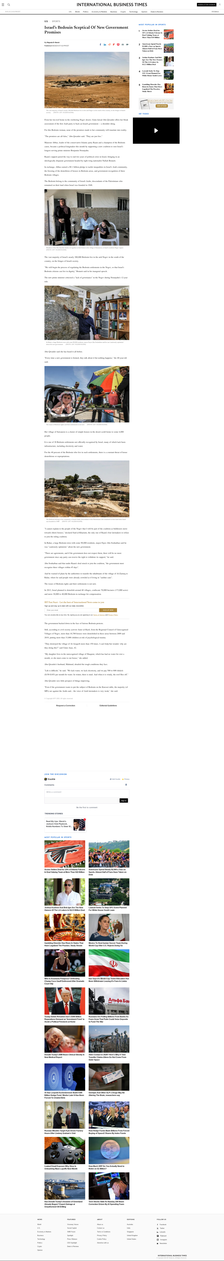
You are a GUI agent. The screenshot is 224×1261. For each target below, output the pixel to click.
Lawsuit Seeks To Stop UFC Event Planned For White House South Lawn (152, 73)
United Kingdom (132, 1235)
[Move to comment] (127, 44)
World (77, 12)
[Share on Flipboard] (114, 44)
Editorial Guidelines (108, 706)
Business (113, 12)
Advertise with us (103, 1243)
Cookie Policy (101, 1239)
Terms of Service (99, 615)
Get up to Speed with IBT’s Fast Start (160, 100)
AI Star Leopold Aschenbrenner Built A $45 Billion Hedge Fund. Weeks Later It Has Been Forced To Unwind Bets (64, 1095)
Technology (133, 12)
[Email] (123, 44)
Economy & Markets (99, 12)
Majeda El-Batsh (53, 42)
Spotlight (70, 1235)
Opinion (144, 12)
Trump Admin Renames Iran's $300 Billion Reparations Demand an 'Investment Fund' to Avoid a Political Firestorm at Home (64, 1019)
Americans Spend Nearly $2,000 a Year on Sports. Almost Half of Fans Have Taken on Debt (107, 872)
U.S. (70, 12)
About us (100, 1224)
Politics (85, 12)
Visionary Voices (73, 1224)
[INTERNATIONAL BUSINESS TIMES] (112, 5)
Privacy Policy (113, 615)
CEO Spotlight (72, 1243)
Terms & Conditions (103, 1232)
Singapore (130, 1232)
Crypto (123, 12)
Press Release (72, 1239)
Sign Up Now (161, 106)
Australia (130, 1224)
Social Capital (72, 1228)
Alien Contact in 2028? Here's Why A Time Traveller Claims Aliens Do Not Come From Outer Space (107, 1057)
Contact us (100, 1228)
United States (131, 1239)
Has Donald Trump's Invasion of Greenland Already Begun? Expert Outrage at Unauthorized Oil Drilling (63, 1204)
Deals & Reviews (157, 12)
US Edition (215, 12)
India (128, 1228)
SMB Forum (71, 1232)
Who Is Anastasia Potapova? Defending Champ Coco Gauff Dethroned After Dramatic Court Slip (64, 981)
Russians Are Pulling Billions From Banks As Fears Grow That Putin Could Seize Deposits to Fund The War (108, 1019)
